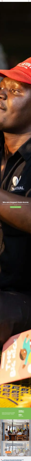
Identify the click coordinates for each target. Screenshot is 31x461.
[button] (28, 0)
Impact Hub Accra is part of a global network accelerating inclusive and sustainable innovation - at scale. (8, 413)
